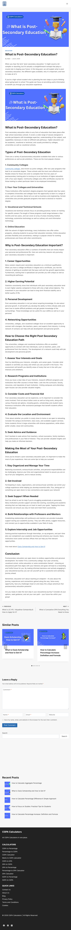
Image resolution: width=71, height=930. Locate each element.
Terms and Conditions (10, 902)
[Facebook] (4, 925)
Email (28, 715)
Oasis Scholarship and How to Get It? (31, 547)
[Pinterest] (8, 925)
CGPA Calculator (8, 855)
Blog (3, 896)
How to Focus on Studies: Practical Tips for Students (31, 806)
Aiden (8, 58)
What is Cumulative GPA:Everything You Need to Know (54, 609)
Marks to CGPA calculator (11, 858)
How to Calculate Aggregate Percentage (27, 783)
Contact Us (6, 890)
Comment (7, 690)
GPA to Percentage (9, 867)
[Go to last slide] (5, 646)
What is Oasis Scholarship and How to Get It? (28, 791)
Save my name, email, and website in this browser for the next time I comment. (30, 720)
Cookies (5, 905)
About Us (5, 893)
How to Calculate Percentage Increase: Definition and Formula (50, 653)
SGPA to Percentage (9, 877)
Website (52, 715)
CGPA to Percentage (9, 848)
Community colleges (12, 169)
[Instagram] (11, 925)
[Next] (65, 646)
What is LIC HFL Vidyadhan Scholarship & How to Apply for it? (17, 609)
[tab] (31, 665)
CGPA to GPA (7, 861)
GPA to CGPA (7, 864)
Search (4, 733)
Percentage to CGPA (9, 852)
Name (6, 715)
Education (8, 50)
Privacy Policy (7, 899)
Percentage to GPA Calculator (13, 870)
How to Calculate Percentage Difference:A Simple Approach (34, 799)
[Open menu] (67, 3)
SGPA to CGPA (7, 880)
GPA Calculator (7, 874)
